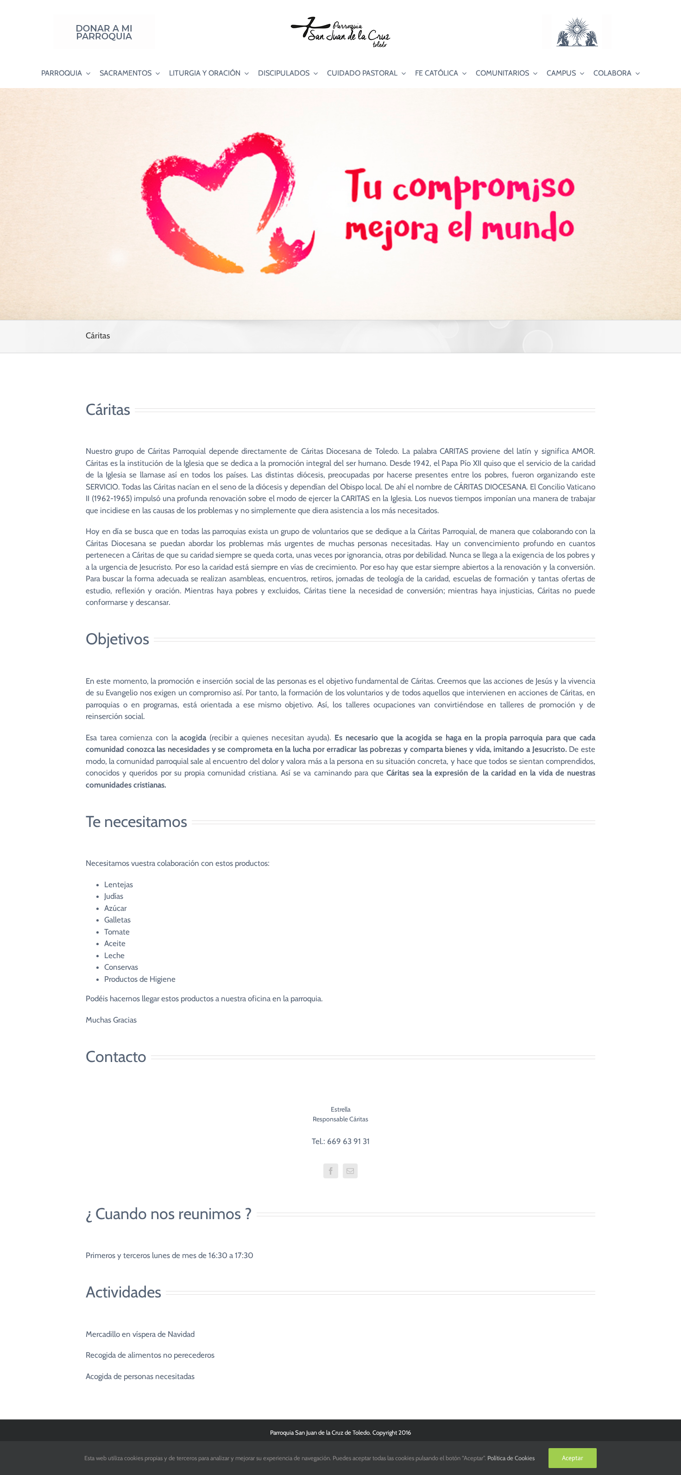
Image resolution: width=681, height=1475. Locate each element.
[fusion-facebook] (330, 1170)
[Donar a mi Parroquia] (104, 18)
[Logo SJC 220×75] (340, 18)
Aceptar (572, 1458)
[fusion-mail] (350, 1170)
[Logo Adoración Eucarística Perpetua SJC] (577, 18)
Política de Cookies (511, 1458)
